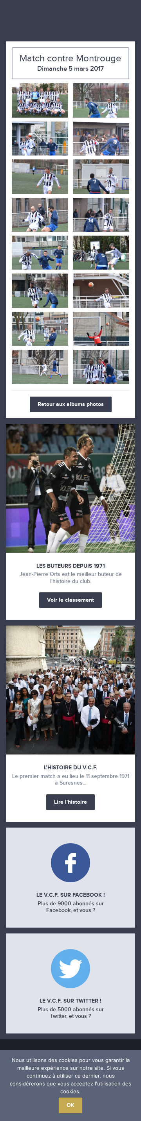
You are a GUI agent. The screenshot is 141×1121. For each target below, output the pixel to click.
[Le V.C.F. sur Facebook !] (70, 863)
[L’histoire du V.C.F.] (70, 690)
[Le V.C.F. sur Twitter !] (70, 969)
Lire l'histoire (70, 802)
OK (70, 1105)
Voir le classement (70, 600)
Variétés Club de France (70, 19)
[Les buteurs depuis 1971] (70, 488)
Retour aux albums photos (71, 404)
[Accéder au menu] (11, 22)
